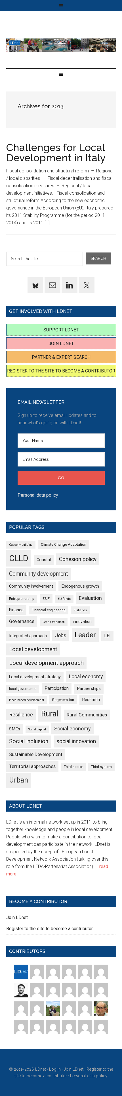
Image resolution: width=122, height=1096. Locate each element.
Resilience (21, 715)
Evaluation (90, 598)
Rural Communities (87, 715)
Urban (18, 780)
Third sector (73, 767)
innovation (82, 621)
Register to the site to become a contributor (61, 371)
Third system (101, 767)
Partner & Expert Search (61, 357)
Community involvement (31, 586)
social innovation (76, 741)
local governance (22, 689)
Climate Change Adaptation (63, 544)
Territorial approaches (32, 766)
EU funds (64, 599)
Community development (38, 574)
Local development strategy (35, 676)
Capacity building (21, 545)
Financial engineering (49, 610)
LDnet (61, 45)
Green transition (54, 622)
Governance (21, 621)
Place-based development (26, 700)
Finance (16, 609)
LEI (107, 635)
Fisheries (80, 610)
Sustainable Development (35, 754)
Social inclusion (28, 741)
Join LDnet (61, 343)
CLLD (18, 558)
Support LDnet (61, 330)
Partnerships (89, 688)
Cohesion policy (77, 559)
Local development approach (46, 662)
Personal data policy (38, 495)
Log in (55, 1069)
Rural (49, 713)
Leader (85, 635)
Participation (57, 688)
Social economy (72, 729)
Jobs (60, 635)
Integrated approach (28, 635)
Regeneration (63, 700)
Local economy (86, 676)
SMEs (14, 729)
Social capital (37, 729)
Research (91, 699)
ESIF (46, 598)
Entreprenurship (21, 599)
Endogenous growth (80, 586)
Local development (33, 649)
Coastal (44, 559)
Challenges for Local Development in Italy (56, 152)
